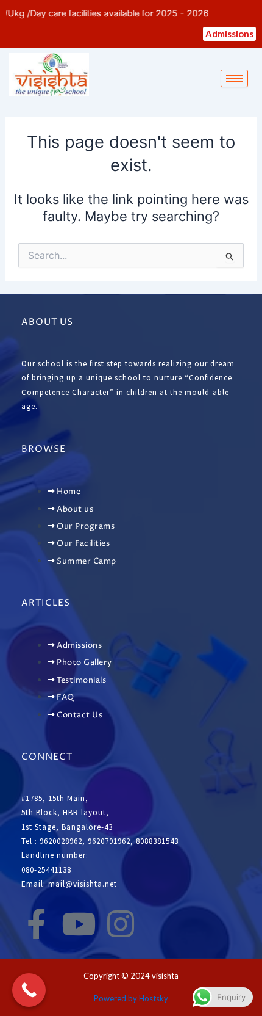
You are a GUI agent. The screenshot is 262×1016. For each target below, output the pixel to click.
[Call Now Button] (29, 990)
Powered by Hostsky (131, 998)
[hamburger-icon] (234, 78)
